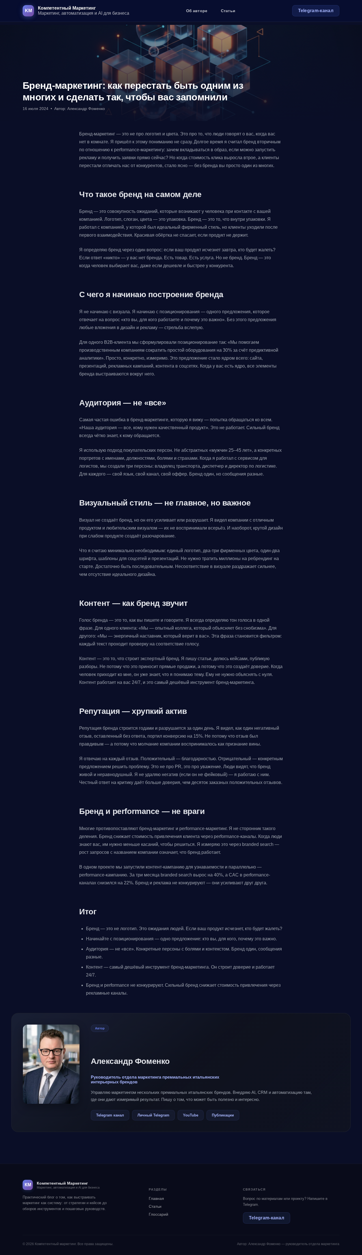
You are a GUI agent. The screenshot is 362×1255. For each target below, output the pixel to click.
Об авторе (196, 10)
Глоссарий (158, 1214)
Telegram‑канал (315, 10)
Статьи (228, 10)
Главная (156, 1198)
